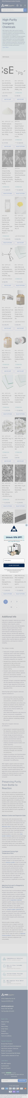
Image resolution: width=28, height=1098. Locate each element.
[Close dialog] (27, 525)
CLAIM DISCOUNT (14, 565)
